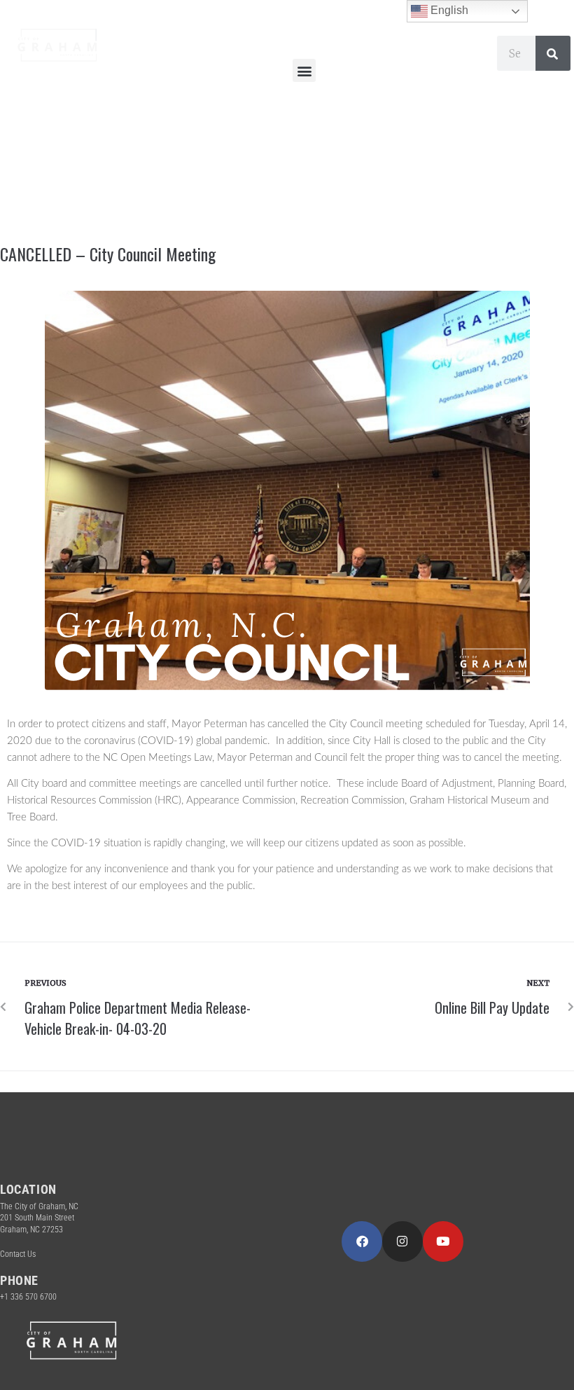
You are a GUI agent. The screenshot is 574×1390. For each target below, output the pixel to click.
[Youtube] (443, 1241)
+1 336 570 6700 (28, 1297)
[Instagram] (402, 1241)
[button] (304, 70)
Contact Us (18, 1254)
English (448, 10)
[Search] (553, 53)
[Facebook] (362, 1241)
